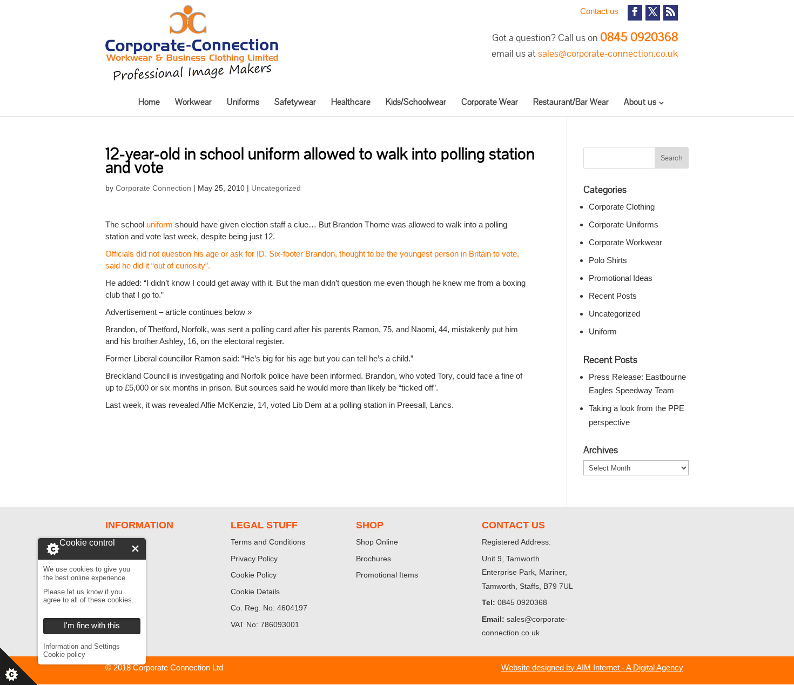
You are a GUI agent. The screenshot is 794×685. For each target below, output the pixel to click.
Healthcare (351, 102)
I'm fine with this (135, 548)
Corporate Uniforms (623, 224)
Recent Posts (613, 295)
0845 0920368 (639, 37)
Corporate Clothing (622, 206)
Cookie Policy (254, 574)
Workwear (193, 102)
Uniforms (243, 102)
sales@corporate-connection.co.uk (608, 53)
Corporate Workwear (625, 242)
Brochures (373, 558)
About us (640, 102)
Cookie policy (64, 654)
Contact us (599, 11)
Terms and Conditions (268, 542)
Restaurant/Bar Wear (571, 102)
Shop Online (377, 542)
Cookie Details (255, 591)
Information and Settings (81, 646)
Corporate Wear (489, 102)
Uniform (603, 331)
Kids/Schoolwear (416, 102)
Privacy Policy (254, 558)
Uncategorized (276, 188)
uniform (159, 224)
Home (149, 102)
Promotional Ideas (620, 278)
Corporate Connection (153, 188)
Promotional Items (387, 574)
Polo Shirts (608, 260)
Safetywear (295, 102)
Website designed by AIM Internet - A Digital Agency (592, 667)
